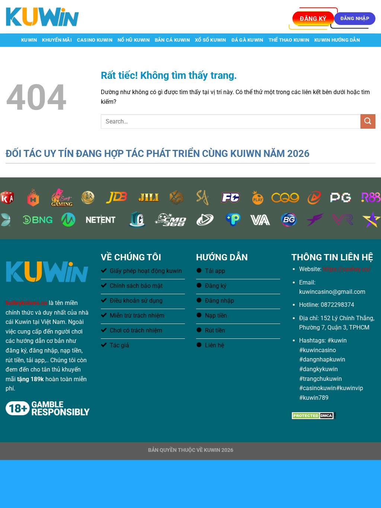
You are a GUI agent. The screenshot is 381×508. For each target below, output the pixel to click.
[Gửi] (368, 121)
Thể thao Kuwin (289, 40)
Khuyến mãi (57, 40)
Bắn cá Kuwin (172, 40)
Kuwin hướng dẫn (337, 40)
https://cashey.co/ (347, 269)
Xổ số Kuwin (210, 40)
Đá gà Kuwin (247, 40)
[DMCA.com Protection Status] (313, 414)
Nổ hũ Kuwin (134, 40)
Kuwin (29, 40)
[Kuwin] (43, 16)
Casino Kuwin (94, 40)
